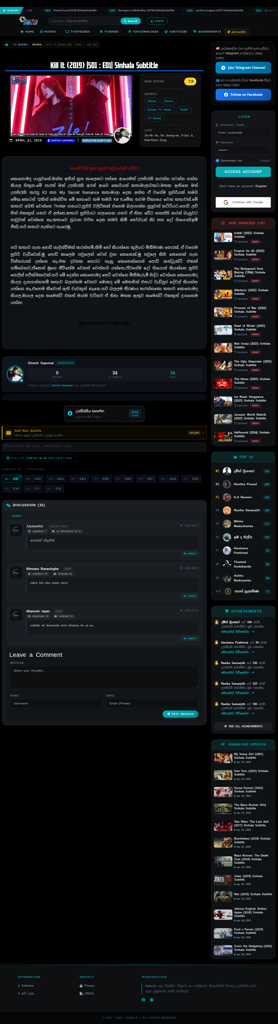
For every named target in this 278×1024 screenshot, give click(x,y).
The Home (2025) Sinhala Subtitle (252, 381)
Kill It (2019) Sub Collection (41, 458)
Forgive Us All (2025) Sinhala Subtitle (249, 252)
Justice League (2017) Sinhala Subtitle (208, 10)
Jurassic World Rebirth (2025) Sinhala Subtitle (250, 416)
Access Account (243, 171)
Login (159, 21)
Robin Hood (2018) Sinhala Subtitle (64, 10)
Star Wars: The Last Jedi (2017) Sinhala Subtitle (251, 823)
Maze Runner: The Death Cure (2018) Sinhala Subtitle (251, 859)
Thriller (184, 109)
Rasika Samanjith (234, 663)
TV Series (111, 31)
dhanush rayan (38, 611)
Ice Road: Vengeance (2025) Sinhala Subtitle (250, 398)
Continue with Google (247, 202)
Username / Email (231, 125)
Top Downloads (145, 31)
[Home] (6, 44)
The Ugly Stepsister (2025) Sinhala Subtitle (252, 363)
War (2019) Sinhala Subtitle (253, 894)
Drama (152, 101)
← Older (14, 516)
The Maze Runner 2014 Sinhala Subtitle (250, 806)
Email (110, 695)
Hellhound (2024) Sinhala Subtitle (252, 434)
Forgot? (265, 161)
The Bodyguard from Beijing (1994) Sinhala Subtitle (249, 272)
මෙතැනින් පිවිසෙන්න (236, 632)
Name (14, 695)
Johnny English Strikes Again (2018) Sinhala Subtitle (250, 912)
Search (132, 21)
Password (226, 142)
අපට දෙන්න (239, 31)
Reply (191, 553)
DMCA (89, 993)
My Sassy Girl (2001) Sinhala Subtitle (248, 756)
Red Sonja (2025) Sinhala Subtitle (252, 345)
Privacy (89, 985)
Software (28, 985)
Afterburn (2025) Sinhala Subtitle (251, 292)
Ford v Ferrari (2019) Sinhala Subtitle (248, 931)
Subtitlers (178, 31)
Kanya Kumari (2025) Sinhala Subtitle (248, 789)
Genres (168, 101)
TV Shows (154, 118)
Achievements (209, 31)
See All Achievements (245, 726)
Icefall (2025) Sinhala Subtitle (249, 235)
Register (261, 186)
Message (17, 663)
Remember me (231, 161)
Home (29, 31)
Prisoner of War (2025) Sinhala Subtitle (250, 310)
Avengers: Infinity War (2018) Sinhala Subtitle (135, 10)
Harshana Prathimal (235, 642)
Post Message (183, 713)
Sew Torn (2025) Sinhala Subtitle (251, 773)
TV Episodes (80, 31)
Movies (50, 31)
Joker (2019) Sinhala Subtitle (248, 878)
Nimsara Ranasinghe (42, 569)
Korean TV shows (159, 109)
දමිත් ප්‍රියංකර (231, 622)
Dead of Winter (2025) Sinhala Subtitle (249, 327)
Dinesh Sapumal (62, 140)
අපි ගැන (28, 993)
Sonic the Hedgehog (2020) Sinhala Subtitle (253, 948)
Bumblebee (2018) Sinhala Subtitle (252, 840)
